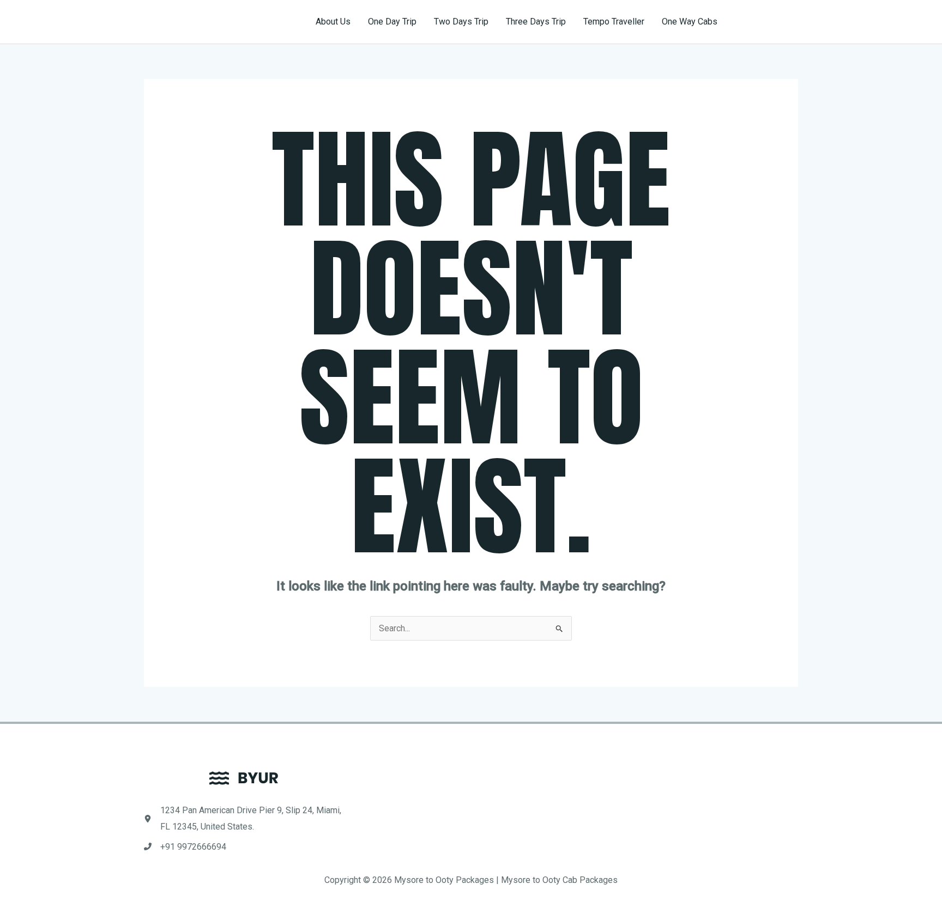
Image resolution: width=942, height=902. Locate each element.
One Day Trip (392, 21)
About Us (333, 21)
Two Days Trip (461, 21)
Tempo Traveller (613, 21)
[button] (767, 21)
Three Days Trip (536, 21)
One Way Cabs (689, 21)
